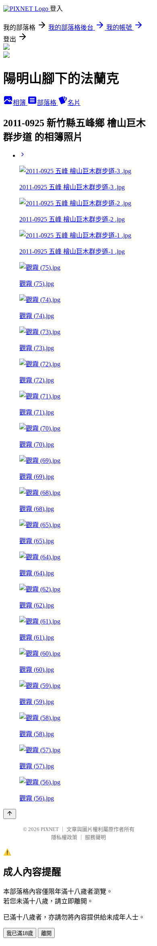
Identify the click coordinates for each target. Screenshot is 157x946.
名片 (74, 102)
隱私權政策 (64, 837)
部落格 (47, 102)
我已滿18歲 (19, 933)
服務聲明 (95, 837)
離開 (46, 933)
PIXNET (50, 829)
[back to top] (9, 814)
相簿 (20, 102)
